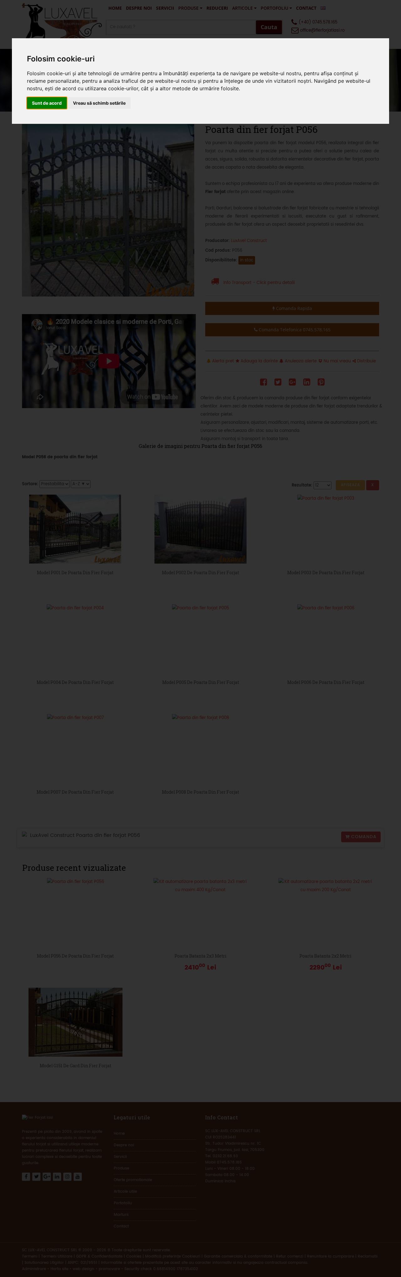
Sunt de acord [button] (47, 103)
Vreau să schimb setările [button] (99, 103)
